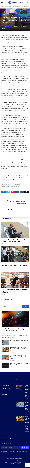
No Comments (24, 26)
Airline (4, 14)
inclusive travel (5, 186)
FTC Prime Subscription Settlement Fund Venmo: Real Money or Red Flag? (19, 341)
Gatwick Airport (18, 184)
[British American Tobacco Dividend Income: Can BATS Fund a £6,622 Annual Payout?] (5, 349)
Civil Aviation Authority (7, 184)
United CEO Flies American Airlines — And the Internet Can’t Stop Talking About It (13, 240)
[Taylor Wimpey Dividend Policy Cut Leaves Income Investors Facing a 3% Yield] (5, 357)
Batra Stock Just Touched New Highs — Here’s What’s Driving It (14, 330)
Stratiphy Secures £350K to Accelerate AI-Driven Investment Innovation (22, 201)
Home (2, 6)
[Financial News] (16, 2)
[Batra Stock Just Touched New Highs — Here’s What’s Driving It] (15, 319)
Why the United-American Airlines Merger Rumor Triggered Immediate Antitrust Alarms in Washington (14, 291)
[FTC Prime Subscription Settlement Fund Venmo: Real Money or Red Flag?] (5, 342)
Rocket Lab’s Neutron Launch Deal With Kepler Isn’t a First (19, 364)
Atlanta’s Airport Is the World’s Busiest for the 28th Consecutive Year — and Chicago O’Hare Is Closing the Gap (14, 265)
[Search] (28, 2)
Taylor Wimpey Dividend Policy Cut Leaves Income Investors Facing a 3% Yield (18, 357)
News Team (9, 26)
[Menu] (2, 2)
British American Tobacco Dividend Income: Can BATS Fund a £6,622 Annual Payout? (19, 349)
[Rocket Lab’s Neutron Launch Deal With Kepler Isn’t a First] (5, 365)
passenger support (15, 186)
